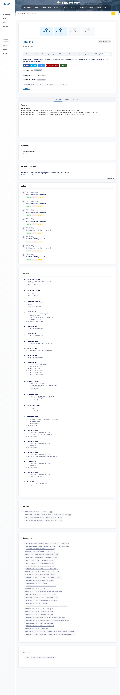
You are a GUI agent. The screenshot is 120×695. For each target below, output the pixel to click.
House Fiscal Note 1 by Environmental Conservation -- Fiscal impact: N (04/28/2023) (47, 543)
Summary (58, 99)
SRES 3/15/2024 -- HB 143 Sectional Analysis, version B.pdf (41, 586)
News (4, 30)
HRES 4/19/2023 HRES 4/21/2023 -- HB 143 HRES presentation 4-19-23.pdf (45, 617)
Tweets (4, 18)
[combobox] (22, 13)
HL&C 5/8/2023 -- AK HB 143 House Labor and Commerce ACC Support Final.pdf (46, 606)
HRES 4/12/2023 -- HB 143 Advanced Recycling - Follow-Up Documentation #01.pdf (47, 620)
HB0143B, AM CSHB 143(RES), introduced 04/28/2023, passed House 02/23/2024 (46, 84)
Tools (36, 7)
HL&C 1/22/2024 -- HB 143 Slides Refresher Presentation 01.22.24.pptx (44, 591)
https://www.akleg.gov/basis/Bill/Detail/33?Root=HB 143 (40, 657)
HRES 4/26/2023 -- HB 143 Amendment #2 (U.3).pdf (39, 614)
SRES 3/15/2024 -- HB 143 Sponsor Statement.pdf (39, 589)
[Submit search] (113, 13)
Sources (5, 62)
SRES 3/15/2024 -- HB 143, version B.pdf (36, 583)
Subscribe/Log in (102, 7)
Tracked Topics (46, 7)
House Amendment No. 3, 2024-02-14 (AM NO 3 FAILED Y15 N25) (44, 520)
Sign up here (106, 54)
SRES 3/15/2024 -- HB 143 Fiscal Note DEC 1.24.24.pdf (40, 580)
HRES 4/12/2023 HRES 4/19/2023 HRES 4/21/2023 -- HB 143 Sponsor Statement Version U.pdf (50, 634)
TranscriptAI (82, 7)
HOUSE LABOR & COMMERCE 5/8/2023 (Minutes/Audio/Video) (42, 557)
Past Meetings (6, 45)
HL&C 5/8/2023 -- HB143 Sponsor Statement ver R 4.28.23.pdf (42, 597)
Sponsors (5, 26)
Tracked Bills (57, 7)
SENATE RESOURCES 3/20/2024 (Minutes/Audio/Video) (40, 549)
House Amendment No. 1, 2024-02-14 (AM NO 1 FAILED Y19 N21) (44, 517)
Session (91, 7)
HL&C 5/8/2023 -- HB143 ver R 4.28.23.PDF (37, 603)
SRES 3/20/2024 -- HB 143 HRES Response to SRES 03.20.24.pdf (42, 571)
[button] (117, 13)
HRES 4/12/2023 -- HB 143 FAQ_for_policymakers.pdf (40, 626)
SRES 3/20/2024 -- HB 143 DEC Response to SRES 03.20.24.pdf (42, 569)
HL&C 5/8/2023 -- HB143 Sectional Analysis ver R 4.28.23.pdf (41, 600)
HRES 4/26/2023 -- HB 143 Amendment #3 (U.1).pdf (39, 609)
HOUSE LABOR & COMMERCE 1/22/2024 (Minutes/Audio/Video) (42, 554)
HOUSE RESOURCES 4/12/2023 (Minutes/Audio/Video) (40, 566)
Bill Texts (5, 53)
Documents (6, 57)
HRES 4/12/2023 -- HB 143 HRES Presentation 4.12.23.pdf (41, 623)
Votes (4, 35)
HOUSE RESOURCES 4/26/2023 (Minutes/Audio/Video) (40, 560)
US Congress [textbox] (21, 13)
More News (110, 178)
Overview (5, 10)
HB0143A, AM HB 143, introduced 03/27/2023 (39, 511)
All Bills (66, 7)
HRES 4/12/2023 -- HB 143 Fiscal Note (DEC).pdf (38, 628)
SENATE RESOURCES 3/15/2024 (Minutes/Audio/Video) (40, 551)
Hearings (73, 7)
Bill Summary (6, 14)
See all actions (38, 70)
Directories (27, 7)
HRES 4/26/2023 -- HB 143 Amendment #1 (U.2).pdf (39, 611)
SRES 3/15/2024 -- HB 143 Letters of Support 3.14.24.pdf (40, 574)
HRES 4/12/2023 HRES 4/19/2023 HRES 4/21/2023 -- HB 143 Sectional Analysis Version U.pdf (50, 631)
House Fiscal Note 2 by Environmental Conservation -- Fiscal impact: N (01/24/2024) (47, 546)
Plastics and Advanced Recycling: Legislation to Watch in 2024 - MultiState (45, 173)
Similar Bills (6, 22)
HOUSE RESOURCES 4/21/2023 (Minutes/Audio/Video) (40, 563)
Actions (5, 49)
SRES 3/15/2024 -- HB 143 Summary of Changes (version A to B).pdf (43, 577)
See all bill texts (41, 79)
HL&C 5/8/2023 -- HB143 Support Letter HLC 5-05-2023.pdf (41, 594)
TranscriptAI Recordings (6, 40)
